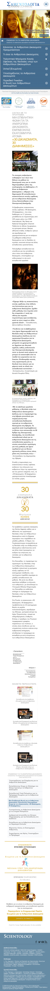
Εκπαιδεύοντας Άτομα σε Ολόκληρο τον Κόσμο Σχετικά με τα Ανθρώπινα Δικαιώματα (23, 787)
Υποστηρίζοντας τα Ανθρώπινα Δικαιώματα (19, 75)
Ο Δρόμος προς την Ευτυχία (19, 106)
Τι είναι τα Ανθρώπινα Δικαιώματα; (21, 54)
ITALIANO (30, 955)
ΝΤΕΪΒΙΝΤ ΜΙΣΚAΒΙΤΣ (15, 973)
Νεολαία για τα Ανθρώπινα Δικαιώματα (14, 979)
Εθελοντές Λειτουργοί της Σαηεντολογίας (15, 975)
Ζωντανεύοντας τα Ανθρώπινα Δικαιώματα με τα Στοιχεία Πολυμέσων (24, 810)
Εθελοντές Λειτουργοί (21, 963)
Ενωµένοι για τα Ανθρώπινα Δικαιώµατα (30, 978)
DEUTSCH (7, 953)
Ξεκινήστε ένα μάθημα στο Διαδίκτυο (33, 973)
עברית (13, 952)
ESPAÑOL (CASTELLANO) (11, 955)
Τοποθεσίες (20, 966)
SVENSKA (25, 953)
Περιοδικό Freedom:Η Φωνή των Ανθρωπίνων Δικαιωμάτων (16, 83)
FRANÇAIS (7, 952)
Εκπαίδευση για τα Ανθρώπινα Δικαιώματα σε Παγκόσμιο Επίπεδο (24, 823)
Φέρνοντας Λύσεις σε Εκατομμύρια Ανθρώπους (22, 828)
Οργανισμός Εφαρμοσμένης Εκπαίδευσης (31, 106)
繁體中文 (31, 952)
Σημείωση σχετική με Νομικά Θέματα (13, 988)
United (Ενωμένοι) (12, 68)
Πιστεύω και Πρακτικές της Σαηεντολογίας (26, 961)
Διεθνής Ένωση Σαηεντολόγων (36, 975)
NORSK (19, 953)
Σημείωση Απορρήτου (18, 987)
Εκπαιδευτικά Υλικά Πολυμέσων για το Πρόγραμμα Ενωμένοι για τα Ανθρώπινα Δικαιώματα (23, 795)
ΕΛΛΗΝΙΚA (23, 955)
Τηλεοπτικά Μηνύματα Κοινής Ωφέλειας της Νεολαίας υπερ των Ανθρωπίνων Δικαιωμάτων (20, 61)
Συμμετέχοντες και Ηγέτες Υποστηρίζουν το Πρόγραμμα (23, 834)
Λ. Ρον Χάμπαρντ (8, 961)
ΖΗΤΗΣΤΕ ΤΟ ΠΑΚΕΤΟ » (25, 919)
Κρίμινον (43, 106)
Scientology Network (29, 972)
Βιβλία (15, 964)
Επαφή (14, 966)
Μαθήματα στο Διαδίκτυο (24, 964)
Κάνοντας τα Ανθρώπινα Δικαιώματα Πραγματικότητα (22, 49)
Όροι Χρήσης (43, 987)
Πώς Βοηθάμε (6, 107)
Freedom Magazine (9, 976)
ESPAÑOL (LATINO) (35, 953)
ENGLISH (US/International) (12, 950)
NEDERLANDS (40, 952)
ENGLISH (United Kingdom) (28, 950)
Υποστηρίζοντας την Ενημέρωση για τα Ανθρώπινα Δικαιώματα (23, 781)
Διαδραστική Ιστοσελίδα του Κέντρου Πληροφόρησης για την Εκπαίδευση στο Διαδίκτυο (23, 816)
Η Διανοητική (18, 972)
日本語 (19, 952)
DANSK (40, 950)
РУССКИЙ (25, 952)
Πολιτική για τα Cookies (31, 987)
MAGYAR (13, 953)
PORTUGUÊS (39, 955)
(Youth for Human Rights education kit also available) (25, 925)
